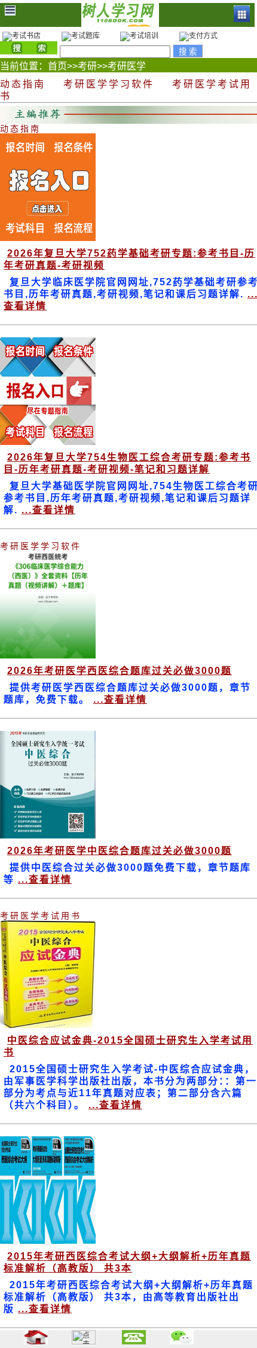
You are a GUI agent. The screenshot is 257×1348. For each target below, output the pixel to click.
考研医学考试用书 (40, 915)
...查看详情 (48, 510)
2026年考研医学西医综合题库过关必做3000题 (119, 671)
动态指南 (22, 84)
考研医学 (127, 66)
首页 (57, 66)
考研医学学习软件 (108, 84)
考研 (87, 66)
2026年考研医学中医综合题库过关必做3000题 (119, 851)
